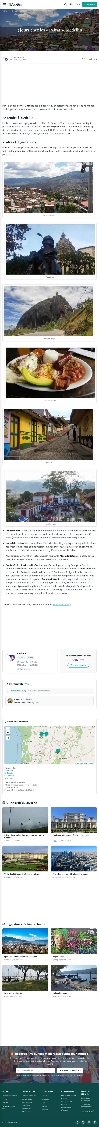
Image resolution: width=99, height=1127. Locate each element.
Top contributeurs (29, 1095)
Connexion (90, 4)
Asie (43, 1102)
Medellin (10, 775)
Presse (4, 1099)
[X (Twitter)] (89, 1122)
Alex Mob (18, 699)
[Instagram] (83, 1122)
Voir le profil (25, 669)
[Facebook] (77, 1122)
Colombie (13, 11)
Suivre (30, 658)
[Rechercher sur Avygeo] (65, 4)
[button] (41, 733)
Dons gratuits (27, 1099)
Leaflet (78, 763)
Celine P (20, 58)
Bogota (10, 773)
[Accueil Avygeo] (15, 4)
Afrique (44, 1095)
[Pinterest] (95, 1122)
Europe (44, 1106)
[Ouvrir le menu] (4, 4)
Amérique (5, 11)
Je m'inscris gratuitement (70, 1070)
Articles (21, 11)
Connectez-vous (18, 691)
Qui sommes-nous (9, 1095)
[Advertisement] (49, 84)
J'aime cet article (80, 665)
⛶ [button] (8, 738)
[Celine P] (5, 58)
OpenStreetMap (89, 763)
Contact (5, 1102)
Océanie (45, 1109)
